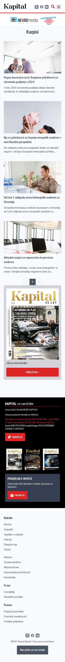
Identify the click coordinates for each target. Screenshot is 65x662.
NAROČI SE (17, 437)
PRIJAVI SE (20, 495)
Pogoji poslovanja (13, 611)
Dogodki (8, 529)
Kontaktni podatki (13, 596)
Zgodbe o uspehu (13, 534)
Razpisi (8, 557)
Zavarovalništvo (12, 562)
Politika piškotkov (14, 621)
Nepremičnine (11, 567)
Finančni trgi (10, 544)
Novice (8, 524)
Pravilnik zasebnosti (15, 616)
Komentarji (9, 577)
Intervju (8, 539)
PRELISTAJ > (32, 372)
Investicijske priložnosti (17, 572)
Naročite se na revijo (32, 649)
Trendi (7, 549)
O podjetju (9, 591)
